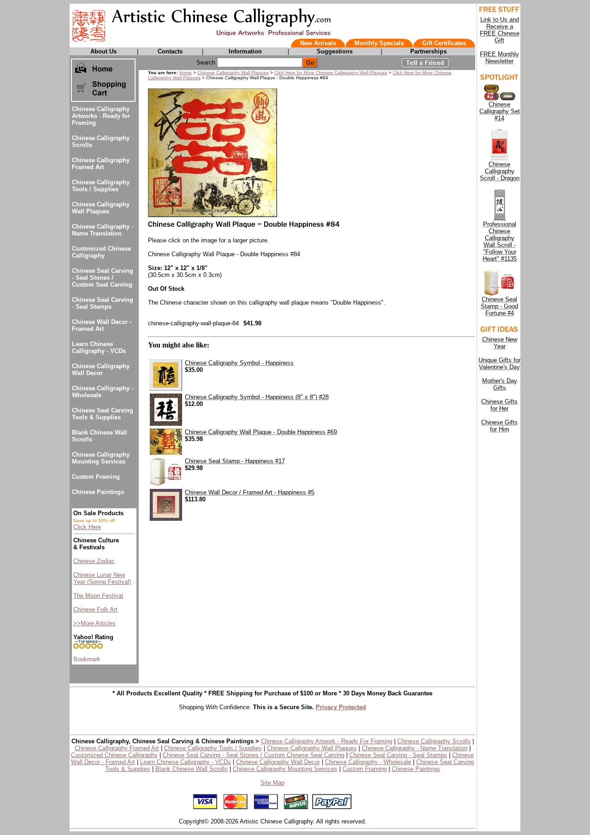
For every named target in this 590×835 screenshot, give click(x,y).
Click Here (87, 526)
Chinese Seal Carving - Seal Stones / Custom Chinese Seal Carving (253, 755)
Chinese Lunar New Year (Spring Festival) (102, 578)
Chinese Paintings (98, 491)
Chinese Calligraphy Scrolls (434, 741)
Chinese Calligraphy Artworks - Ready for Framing (101, 116)
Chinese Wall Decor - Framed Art (101, 325)
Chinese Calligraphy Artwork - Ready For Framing (326, 741)
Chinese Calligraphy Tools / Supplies (101, 186)
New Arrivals (318, 43)
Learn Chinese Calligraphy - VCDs (99, 347)
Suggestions (335, 51)
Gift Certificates (444, 43)
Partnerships (428, 51)
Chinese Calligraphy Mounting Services (101, 458)
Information (245, 51)
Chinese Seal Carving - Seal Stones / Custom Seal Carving (102, 277)
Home (185, 72)
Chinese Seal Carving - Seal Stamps (102, 303)
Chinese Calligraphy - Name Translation (102, 230)
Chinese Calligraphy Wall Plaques (101, 208)
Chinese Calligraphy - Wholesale (368, 762)
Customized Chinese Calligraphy (101, 252)
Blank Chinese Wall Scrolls (191, 768)
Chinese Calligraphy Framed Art (101, 164)
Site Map (272, 782)
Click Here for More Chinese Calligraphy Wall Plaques (330, 72)
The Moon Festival (98, 595)
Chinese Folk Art (95, 609)
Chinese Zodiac (94, 561)
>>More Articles (94, 623)
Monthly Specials (379, 43)
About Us (103, 51)
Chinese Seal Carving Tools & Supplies (102, 414)
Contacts (170, 51)
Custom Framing (96, 476)
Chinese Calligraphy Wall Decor (101, 369)
